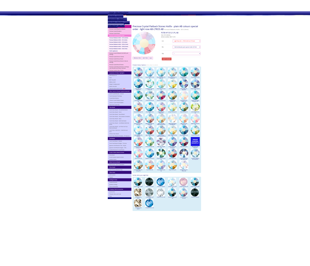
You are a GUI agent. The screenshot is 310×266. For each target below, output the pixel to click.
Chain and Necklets (113, 186)
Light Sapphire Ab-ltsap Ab (138, 135)
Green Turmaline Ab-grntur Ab (195, 101)
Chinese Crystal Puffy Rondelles (116, 102)
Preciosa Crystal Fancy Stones (116, 59)
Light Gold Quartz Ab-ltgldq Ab (172, 124)
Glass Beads (111, 16)
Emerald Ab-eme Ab (138, 101)
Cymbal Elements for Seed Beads (116, 149)
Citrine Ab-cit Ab (172, 88)
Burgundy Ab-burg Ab (195, 77)
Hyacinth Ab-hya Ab (138, 111)
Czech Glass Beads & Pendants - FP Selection (119, 136)
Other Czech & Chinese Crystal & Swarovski (119, 91)
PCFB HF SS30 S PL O (184, 187)
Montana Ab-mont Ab (184, 135)
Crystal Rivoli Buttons (114, 98)
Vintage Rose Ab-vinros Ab (184, 170)
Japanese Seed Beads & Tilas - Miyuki (117, 145)
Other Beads (111, 22)
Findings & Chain (113, 179)
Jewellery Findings (113, 184)
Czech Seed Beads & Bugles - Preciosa (118, 143)
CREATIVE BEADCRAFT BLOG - (117, 88)
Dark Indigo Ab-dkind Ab (183, 89)
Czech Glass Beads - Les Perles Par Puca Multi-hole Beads (118, 127)
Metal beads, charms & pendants (116, 164)
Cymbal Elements (113, 182)
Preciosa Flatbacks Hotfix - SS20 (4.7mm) (118, 44)
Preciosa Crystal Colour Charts (116, 70)
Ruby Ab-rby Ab (183, 146)
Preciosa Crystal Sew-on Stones (116, 56)
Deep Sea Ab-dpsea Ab (195, 89)
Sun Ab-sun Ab (149, 169)
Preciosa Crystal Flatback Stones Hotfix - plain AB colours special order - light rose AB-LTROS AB (165, 28)
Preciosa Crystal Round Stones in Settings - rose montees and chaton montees (119, 67)
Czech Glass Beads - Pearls (115, 112)
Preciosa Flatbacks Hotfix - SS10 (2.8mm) (118, 38)
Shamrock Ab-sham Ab (161, 158)
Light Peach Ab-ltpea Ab (183, 124)
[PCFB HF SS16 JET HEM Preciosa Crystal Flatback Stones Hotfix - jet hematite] (149, 192)
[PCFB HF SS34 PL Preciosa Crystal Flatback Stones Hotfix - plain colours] (161, 182)
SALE (110, 77)
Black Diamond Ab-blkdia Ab (172, 77)
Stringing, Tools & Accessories (116, 189)
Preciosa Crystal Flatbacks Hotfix (116, 35)
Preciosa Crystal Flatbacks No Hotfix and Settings (118, 53)
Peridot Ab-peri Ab (150, 146)
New (123, 25)
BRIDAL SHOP (112, 82)
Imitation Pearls (112, 159)
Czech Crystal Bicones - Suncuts (116, 93)
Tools (110, 196)
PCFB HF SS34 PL (161, 186)
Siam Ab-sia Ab (172, 158)
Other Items (120, 22)
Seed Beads (119, 16)
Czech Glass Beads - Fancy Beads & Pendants (119, 116)
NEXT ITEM (145, 58)
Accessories (112, 191)
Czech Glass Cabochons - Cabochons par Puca (118, 131)
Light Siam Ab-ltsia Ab (150, 135)
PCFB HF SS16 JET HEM (150, 197)
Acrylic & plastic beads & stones (116, 157)
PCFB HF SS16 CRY (161, 197)
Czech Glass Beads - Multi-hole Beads (117, 120)
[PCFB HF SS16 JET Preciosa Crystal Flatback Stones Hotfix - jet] (149, 182)
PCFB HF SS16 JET (150, 186)
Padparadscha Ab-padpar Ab (138, 147)
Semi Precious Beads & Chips (116, 169)
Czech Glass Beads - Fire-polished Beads (118, 110)
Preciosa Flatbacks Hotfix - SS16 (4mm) (118, 42)
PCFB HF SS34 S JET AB (172, 197)
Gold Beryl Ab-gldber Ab (172, 101)
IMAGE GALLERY (113, 86)
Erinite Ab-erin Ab (150, 100)
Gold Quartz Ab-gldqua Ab (183, 101)
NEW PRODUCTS (113, 75)
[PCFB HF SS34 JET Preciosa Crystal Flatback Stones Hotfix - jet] (195, 192)
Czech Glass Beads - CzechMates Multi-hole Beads (119, 123)
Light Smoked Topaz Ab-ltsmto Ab (161, 135)
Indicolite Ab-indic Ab (150, 112)
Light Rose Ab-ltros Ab (195, 124)
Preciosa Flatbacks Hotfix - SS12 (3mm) (118, 40)
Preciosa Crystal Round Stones (116, 64)
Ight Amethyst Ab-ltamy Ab (138, 124)
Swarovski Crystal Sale (114, 104)
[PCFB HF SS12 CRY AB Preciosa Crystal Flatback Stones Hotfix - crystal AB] (172, 182)
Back (151, 58)
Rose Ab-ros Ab (138, 158)
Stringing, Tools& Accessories (112, 25)
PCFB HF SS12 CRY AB (172, 187)
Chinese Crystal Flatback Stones (116, 100)
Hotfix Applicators (113, 51)
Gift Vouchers (112, 175)
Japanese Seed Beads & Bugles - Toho (117, 147)
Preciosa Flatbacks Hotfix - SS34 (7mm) (118, 48)
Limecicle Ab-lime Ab (195, 112)
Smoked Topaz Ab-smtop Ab (138, 170)
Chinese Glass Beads (114, 133)
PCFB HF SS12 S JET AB (138, 187)
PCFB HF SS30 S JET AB (195, 187)
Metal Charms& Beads (122, 19)
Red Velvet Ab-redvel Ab (195, 147)
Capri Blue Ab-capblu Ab (138, 89)
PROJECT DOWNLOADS (114, 84)
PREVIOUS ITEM (137, 58)
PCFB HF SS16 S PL (150, 207)
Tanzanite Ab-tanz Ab (161, 170)
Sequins (111, 177)
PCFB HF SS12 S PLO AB (183, 197)
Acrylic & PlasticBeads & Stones (112, 19)
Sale (119, 25)
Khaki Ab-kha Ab (184, 111)
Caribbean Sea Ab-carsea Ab (150, 89)
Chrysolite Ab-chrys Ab (161, 89)
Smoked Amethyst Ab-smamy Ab (184, 158)
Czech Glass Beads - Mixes (115, 118)
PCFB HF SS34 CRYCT (138, 208)
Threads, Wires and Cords (115, 194)
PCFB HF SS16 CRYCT (138, 197)
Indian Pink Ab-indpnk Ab (161, 112)
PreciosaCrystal (111, 12)
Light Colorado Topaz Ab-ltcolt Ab (161, 124)
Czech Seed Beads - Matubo (115, 141)
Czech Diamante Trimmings (115, 96)
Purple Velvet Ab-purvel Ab (172, 147)
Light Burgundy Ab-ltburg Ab (149, 124)
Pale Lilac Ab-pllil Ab (161, 147)
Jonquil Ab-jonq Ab (172, 111)
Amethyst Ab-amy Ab (138, 77)
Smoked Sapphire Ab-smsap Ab (195, 158)
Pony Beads (112, 155)
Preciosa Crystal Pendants (115, 31)
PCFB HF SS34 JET (195, 197)
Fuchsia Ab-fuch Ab (161, 100)
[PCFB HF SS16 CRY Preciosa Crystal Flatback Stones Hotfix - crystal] (161, 192)
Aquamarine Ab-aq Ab (149, 77)
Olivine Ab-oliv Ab (195, 135)
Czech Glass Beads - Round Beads (117, 114)
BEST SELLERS (112, 80)
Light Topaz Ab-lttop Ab (172, 135)
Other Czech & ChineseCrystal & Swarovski (121, 12)
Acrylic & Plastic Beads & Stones (116, 152)
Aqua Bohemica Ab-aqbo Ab (161, 77)
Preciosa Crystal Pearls (114, 33)
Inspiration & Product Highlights (116, 73)
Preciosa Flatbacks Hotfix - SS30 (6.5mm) (118, 46)
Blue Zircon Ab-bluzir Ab (183, 77)
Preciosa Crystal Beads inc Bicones (117, 29)
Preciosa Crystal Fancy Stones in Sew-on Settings (118, 61)
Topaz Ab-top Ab (172, 169)
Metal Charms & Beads (114, 162)
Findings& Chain (126, 22)
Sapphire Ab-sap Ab (149, 158)
